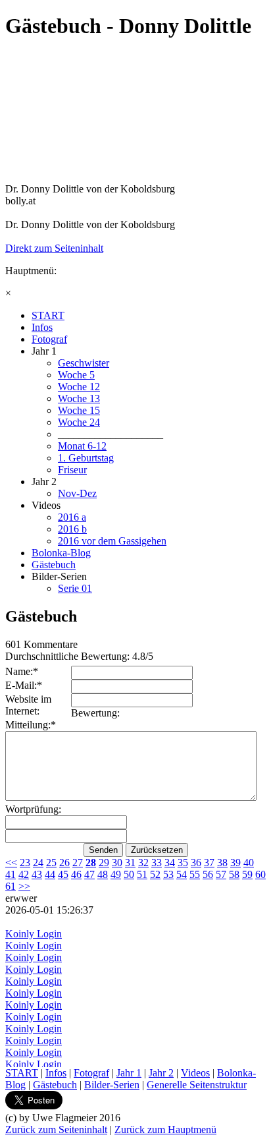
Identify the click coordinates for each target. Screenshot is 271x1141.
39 (235, 862)
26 (64, 862)
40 (248, 862)
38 (222, 862)
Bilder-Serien (111, 1084)
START (21, 1072)
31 (130, 862)
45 (63, 874)
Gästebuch (55, 1084)
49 (116, 874)
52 (155, 874)
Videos (195, 1072)
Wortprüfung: (33, 809)
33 (156, 862)
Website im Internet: (28, 705)
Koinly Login (33, 933)
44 (50, 874)
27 (77, 862)
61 (10, 886)
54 (181, 874)
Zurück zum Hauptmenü (165, 1129)
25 (51, 862)
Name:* (21, 671)
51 (142, 874)
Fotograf (91, 1072)
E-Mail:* (23, 685)
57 (221, 874)
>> (24, 886)
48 (102, 874)
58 (234, 874)
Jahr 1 (128, 1072)
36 (196, 862)
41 (10, 874)
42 (23, 874)
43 (37, 874)
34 (169, 862)
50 (129, 874)
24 (38, 862)
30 (117, 862)
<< (11, 862)
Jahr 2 (161, 1072)
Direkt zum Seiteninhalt (54, 248)
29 (104, 862)
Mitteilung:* (30, 724)
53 (168, 874)
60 (260, 874)
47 (89, 874)
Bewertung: (95, 712)
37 (209, 862)
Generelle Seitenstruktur (197, 1084)
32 (143, 862)
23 (25, 862)
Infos (55, 1072)
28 (91, 862)
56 (208, 874)
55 (194, 874)
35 (183, 862)
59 (247, 874)
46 (76, 874)
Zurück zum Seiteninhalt (56, 1129)
